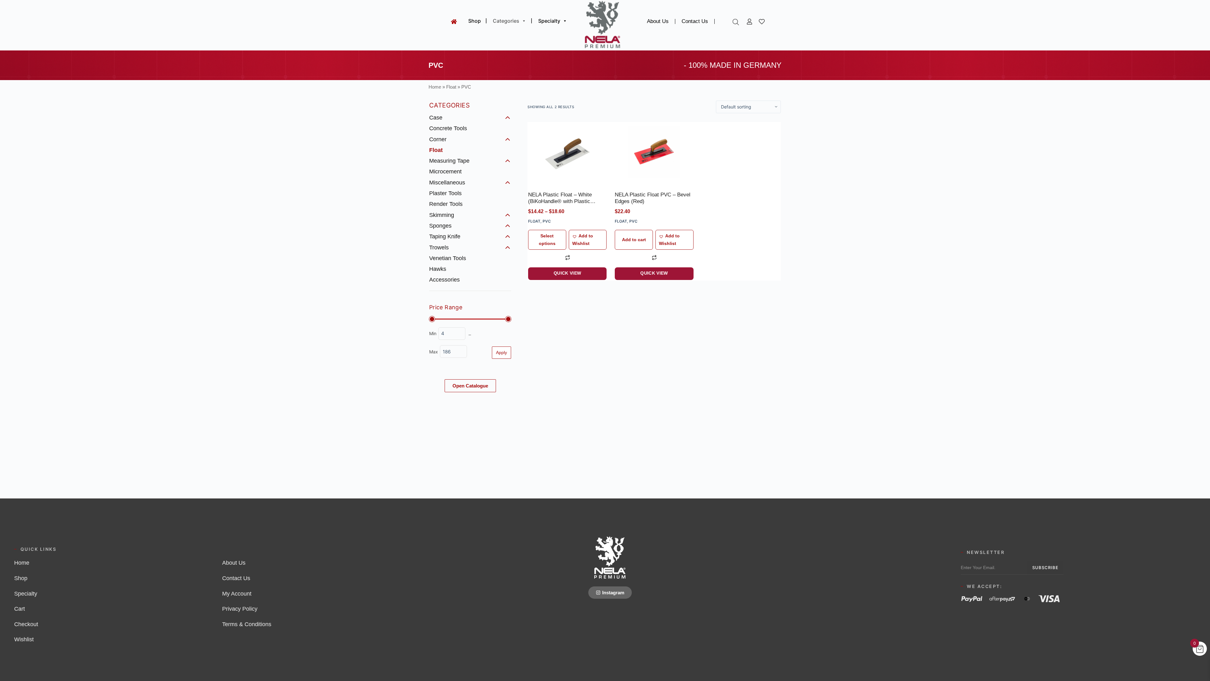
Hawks (437, 269)
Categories (506, 21)
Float (451, 87)
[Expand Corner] (507, 139)
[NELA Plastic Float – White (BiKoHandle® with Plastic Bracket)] (567, 152)
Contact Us (695, 21)
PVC (547, 221)
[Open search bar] (736, 22)
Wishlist (24, 639)
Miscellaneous (447, 182)
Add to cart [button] (634, 239)
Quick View (567, 273)
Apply (501, 352)
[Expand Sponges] (507, 225)
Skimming (441, 215)
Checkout (26, 624)
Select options (547, 239)
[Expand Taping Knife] (507, 236)
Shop (474, 21)
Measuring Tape (449, 161)
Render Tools (446, 204)
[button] (588, 239)
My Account (236, 594)
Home (435, 87)
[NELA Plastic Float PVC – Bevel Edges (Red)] (654, 152)
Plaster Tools (445, 193)
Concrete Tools (448, 128)
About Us (658, 21)
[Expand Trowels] (507, 247)
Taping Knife (444, 236)
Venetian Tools (447, 258)
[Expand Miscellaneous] (507, 182)
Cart (19, 609)
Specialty (549, 21)
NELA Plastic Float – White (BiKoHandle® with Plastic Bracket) (560, 198)
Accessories (444, 279)
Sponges (440, 226)
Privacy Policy (239, 609)
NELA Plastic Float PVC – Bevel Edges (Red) (652, 198)
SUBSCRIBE (1045, 567)
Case (435, 117)
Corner (438, 139)
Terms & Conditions (246, 624)
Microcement (445, 171)
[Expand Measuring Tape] (507, 160)
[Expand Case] (507, 117)
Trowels (439, 247)
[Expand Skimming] (507, 215)
